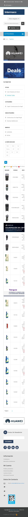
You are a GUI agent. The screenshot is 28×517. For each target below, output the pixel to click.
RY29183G (15, 197)
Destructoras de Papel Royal (14, 117)
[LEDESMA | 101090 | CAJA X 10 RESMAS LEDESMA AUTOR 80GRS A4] (7, 370)
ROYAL (8, 135)
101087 (15, 392)
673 (18, 149)
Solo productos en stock (13, 92)
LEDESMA (9, 132)
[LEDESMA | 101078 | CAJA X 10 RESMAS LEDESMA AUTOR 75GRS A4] (7, 348)
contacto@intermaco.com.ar (17, 483)
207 (13, 149)
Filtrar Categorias (13, 18)
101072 (15, 337)
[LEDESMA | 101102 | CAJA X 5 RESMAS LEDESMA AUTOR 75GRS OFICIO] (7, 314)
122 (12, 152)
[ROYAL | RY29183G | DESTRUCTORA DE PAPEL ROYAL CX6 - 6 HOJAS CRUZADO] (7, 197)
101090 (15, 370)
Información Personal (9, 475)
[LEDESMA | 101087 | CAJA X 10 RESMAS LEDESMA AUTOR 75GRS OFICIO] (7, 392)
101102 (15, 315)
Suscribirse (8, 441)
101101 (15, 281)
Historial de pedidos (8, 471)
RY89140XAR (15, 247)
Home (6, 39)
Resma (8, 149)
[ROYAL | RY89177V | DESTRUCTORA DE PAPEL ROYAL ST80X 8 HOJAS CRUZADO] (7, 187)
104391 (15, 257)
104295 (15, 268)
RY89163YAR (15, 217)
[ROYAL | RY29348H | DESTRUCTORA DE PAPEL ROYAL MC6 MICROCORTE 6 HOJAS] (7, 177)
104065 (15, 326)
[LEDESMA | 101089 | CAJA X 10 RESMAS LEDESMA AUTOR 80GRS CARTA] (7, 359)
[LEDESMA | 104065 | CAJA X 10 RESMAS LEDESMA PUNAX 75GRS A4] (7, 326)
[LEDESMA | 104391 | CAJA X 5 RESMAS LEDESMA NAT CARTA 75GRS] (7, 257)
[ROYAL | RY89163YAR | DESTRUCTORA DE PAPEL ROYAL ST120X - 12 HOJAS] (7, 217)
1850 (8, 146)
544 (17, 152)
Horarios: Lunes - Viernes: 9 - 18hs (14, 1)
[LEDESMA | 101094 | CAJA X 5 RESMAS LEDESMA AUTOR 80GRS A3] (7, 381)
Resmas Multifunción (12, 121)
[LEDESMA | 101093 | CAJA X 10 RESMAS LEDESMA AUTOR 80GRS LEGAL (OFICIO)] (7, 402)
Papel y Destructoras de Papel (15, 106)
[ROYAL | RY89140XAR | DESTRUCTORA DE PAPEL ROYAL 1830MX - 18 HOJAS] (7, 247)
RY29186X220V (15, 207)
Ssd (18, 146)
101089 (15, 359)
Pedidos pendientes (8, 468)
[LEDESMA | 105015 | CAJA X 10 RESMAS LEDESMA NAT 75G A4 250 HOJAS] (7, 303)
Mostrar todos (11, 95)
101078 (15, 348)
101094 (15, 382)
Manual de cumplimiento (9, 461)
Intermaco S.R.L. (14, 509)
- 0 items (15, 28)
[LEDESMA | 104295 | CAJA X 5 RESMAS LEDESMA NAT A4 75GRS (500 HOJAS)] (7, 268)
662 (7, 155)
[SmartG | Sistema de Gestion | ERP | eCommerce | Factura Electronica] (13, 514)
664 (7, 152)
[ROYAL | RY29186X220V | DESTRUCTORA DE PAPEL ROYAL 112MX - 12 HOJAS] (7, 207)
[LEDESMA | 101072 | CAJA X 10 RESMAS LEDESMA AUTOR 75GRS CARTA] (7, 337)
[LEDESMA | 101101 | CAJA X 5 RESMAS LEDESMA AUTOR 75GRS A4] (7, 280)
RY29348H (15, 177)
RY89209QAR (15, 237)
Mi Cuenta (8, 5)
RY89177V (15, 187)
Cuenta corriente (7, 473)
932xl (13, 146)
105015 (15, 303)
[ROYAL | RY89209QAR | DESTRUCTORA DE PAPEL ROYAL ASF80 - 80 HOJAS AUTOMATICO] (7, 237)
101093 (15, 402)
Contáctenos (6, 459)
